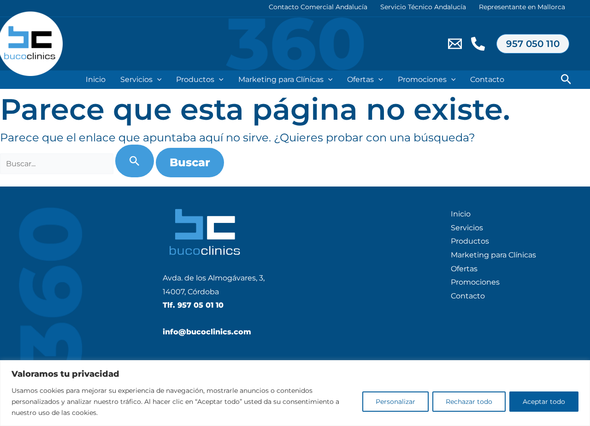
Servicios (136, 79)
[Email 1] (455, 44)
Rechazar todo (469, 401)
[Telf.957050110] (478, 44)
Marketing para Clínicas (281, 79)
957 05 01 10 (200, 305)
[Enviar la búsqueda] (134, 161)
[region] (295, 393)
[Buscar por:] (78, 163)
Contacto (487, 79)
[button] (533, 43)
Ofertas (360, 79)
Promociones (422, 79)
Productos (195, 79)
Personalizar (395, 401)
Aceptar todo (544, 401)
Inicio (96, 79)
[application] (157, 79)
